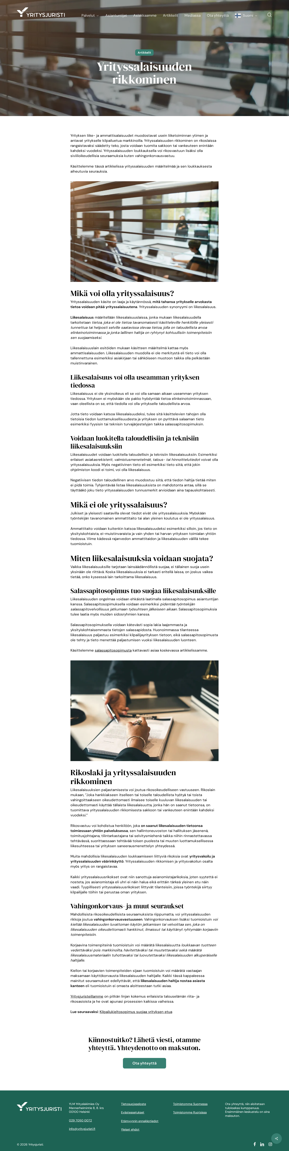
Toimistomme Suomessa (190, 1104)
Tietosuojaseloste (133, 1104)
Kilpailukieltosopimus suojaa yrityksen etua (136, 1011)
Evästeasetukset (132, 1112)
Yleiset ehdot (130, 1129)
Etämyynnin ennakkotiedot (139, 1121)
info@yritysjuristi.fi (82, 1129)
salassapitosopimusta (113, 650)
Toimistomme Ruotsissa (190, 1112)
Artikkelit (144, 52)
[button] (144, 1063)
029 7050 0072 (80, 1120)
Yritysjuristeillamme (86, 996)
